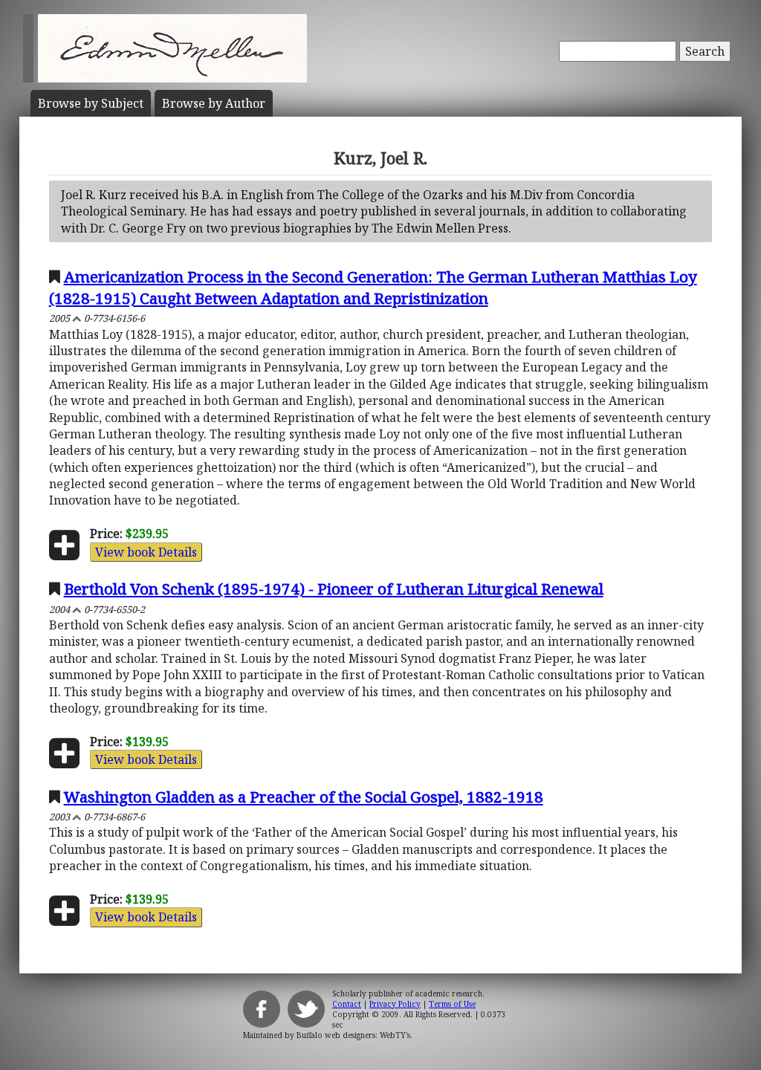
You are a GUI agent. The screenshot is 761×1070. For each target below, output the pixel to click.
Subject (90, 103)
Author (213, 103)
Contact (346, 1004)
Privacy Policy (395, 1004)
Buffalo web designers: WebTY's (353, 1035)
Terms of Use (452, 1004)
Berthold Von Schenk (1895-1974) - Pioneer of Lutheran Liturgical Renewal (333, 588)
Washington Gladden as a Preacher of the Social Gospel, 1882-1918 (303, 796)
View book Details (146, 552)
